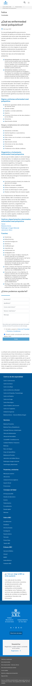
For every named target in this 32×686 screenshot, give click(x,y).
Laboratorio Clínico (6, 230)
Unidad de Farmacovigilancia (10, 480)
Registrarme (15, 651)
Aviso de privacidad (5, 662)
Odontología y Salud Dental (10, 464)
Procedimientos (7, 506)
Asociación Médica (8, 551)
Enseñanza (6, 524)
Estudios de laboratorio (9, 497)
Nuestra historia (7, 534)
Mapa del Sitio (4, 676)
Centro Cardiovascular (9, 380)
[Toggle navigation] (29, 3)
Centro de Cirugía (8, 399)
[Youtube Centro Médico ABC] (21, 628)
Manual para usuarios (8, 473)
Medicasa (5, 446)
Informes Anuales (7, 528)
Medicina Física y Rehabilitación (11, 427)
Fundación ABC (7, 563)
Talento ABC (6, 543)
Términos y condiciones (6, 659)
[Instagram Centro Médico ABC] (16, 628)
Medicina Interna (6, 226)
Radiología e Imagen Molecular (10, 228)
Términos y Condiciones (14, 331)
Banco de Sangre (7, 449)
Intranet (5, 554)
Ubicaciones (6, 476)
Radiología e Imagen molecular (11, 461)
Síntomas (5, 512)
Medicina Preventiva (8, 424)
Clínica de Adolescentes (9, 433)
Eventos (5, 500)
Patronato (6, 537)
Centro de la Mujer (8, 387)
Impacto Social (7, 483)
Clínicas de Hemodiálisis (9, 436)
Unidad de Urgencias (8, 412)
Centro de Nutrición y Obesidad (11, 390)
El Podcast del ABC (8, 493)
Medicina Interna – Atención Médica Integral (14, 415)
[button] (24, 3)
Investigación (6, 531)
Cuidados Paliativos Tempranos (11, 442)
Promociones (6, 486)
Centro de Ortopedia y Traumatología (13, 393)
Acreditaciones (7, 521)
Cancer (3, 224)
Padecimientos (7, 503)
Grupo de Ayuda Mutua (9, 452)
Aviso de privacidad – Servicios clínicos (10, 664)
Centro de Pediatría (8, 396)
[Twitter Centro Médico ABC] (19, 628)
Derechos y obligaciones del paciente (9, 673)
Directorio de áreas (16, 633)
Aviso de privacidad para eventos (8, 667)
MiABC (5, 557)
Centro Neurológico (8, 402)
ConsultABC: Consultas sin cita (11, 439)
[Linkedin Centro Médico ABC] (11, 628)
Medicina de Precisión (9, 455)
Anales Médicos (7, 560)
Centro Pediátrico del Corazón (11, 405)
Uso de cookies (4, 670)
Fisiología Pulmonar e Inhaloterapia (12, 430)
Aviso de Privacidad (23, 329)
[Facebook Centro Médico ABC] (14, 628)
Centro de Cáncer (8, 383)
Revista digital (7, 509)
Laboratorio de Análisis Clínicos (11, 458)
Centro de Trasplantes (9, 408)
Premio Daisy (6, 540)
